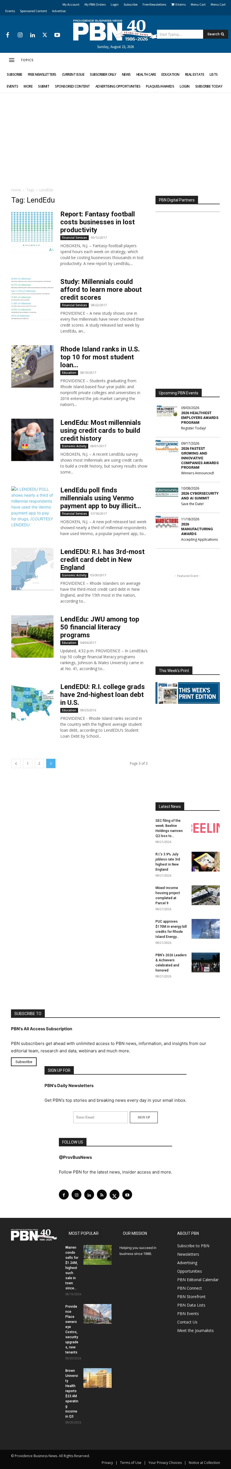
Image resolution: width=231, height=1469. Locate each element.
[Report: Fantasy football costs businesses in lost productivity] (32, 231)
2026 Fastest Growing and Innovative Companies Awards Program (200, 458)
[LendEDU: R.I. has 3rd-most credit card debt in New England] (32, 569)
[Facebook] (7, 35)
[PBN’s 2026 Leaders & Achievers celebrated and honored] (206, 962)
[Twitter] (45, 35)
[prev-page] (16, 763)
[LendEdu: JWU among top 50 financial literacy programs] (32, 636)
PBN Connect (189, 1288)
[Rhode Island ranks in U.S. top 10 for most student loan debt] (32, 366)
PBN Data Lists (191, 1305)
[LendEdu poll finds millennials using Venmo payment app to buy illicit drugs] (32, 507)
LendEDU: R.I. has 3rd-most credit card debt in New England (102, 559)
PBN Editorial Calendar (198, 1279)
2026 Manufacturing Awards (197, 529)
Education (69, 373)
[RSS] (102, 1194)
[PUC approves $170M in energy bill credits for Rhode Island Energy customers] (206, 929)
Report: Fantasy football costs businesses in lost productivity (97, 222)
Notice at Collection (204, 1462)
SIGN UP (144, 1117)
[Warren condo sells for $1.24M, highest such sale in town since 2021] (97, 1255)
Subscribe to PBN (193, 1245)
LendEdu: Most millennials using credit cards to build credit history (100, 430)
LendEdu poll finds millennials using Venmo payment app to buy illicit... (100, 498)
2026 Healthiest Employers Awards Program (199, 418)
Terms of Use (130, 1462)
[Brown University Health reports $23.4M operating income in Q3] (97, 1378)
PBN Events (188, 1313)
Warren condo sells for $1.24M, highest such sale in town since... (71, 1268)
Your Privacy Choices (165, 1462)
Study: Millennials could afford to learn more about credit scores (101, 289)
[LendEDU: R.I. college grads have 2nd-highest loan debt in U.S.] (32, 704)
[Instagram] (20, 35)
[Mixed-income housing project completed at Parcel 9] (206, 895)
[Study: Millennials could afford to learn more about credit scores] (32, 299)
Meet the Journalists (195, 1330)
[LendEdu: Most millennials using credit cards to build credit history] (32, 440)
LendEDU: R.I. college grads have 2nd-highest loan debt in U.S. (102, 695)
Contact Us (187, 1322)
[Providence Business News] (115, 30)
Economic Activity (74, 446)
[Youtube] (57, 35)
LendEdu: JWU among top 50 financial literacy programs (99, 627)
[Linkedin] (32, 35)
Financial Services (74, 238)
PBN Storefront (191, 1296)
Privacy (107, 1462)
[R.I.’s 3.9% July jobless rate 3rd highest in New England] (206, 862)
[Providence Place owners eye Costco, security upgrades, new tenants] (97, 1314)
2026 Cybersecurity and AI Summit (200, 495)
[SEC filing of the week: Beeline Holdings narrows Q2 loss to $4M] (206, 828)
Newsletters (188, 1254)
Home (16, 190)
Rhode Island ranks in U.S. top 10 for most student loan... (100, 357)
